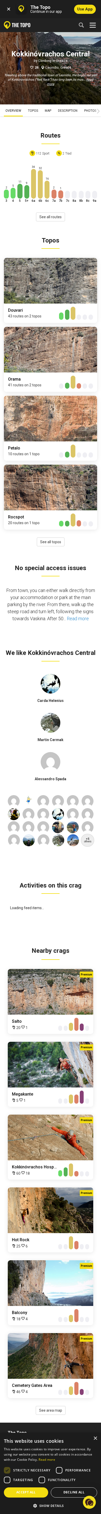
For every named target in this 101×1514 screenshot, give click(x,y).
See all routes (50, 217)
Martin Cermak (50, 740)
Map (48, 111)
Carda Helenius (50, 701)
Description (67, 111)
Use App (85, 9)
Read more (78, 618)
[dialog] (50, 1473)
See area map (50, 1410)
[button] (50, 1505)
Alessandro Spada (50, 779)
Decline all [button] (73, 1492)
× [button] (95, 1438)
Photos (90, 111)
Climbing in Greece (53, 61)
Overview (13, 111)
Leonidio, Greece (58, 67)
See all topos (50, 542)
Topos (33, 111)
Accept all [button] (26, 1492)
